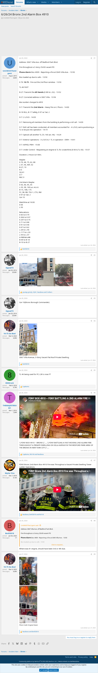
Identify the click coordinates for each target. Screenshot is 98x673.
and (30, 632)
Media (43, 2)
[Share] (91, 58)
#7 (94, 460)
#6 (94, 393)
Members (56, 2)
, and (33, 454)
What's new (31, 2)
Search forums (16, 6)
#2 (94, 255)
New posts (5, 6)
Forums (19, 2)
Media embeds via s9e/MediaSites (68, 661)
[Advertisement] (49, 38)
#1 (94, 58)
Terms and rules (70, 657)
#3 (94, 298)
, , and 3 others (37, 292)
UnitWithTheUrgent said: (30, 525)
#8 (94, 521)
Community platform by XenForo (38, 661)
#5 (94, 370)
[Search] (94, 2)
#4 (94, 321)
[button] (37, 2)
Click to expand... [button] (57, 545)
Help (91, 657)
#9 (94, 554)
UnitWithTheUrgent (10, 18)
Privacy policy (83, 657)
